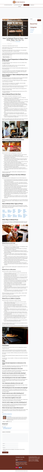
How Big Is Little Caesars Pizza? (7, 427)
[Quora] (11, 421)
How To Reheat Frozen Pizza (4, 211)
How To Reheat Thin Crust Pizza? (20, 215)
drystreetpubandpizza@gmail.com (21, 461)
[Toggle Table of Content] (10, 57)
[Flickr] (7, 421)
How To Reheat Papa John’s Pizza (15, 215)
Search (31, 18)
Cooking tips (32, 29)
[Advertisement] (21, 12)
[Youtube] (6, 421)
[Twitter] (5, 421)
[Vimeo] (4, 421)
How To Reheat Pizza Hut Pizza (10, 215)
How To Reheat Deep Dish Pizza (10, 211)
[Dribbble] (8, 421)
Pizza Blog (32, 30)
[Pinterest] (3, 421)
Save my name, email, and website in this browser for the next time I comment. (14, 450)
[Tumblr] (9, 421)
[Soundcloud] (10, 421)
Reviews (19, 6)
